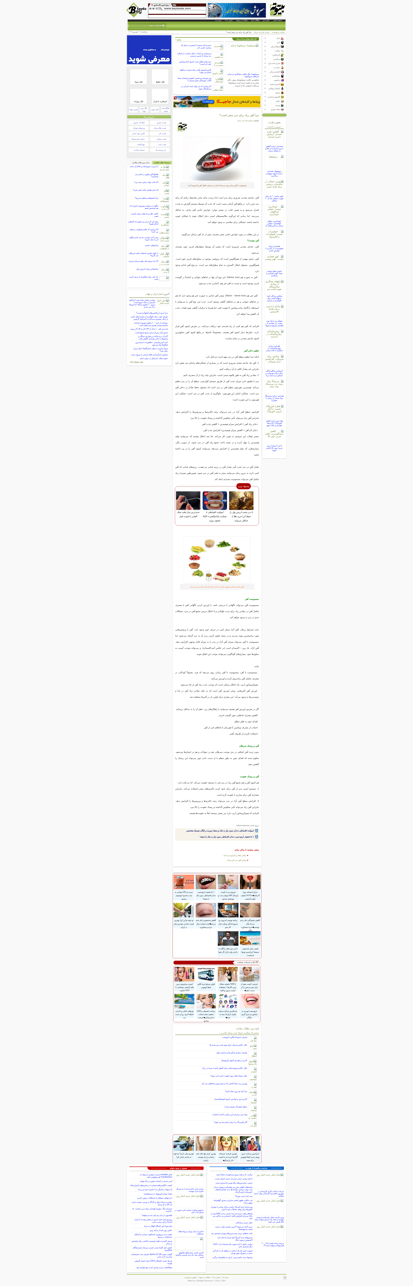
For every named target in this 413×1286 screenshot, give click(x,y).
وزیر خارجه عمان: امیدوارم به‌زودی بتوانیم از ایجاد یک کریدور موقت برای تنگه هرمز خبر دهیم (269, 1219)
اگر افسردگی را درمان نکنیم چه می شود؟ (230, 1122)
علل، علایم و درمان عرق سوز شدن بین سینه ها (228, 1045)
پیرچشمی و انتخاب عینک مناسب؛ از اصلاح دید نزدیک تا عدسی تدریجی (194, 54)
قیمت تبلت (162, 144)
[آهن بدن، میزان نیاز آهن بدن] (217, 159)
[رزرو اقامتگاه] (217, 101)
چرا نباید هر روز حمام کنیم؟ (236, 1091)
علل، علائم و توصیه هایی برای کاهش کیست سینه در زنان (224, 1068)
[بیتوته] (136, 16)
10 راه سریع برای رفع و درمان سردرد (143, 261)
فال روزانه (138, 101)
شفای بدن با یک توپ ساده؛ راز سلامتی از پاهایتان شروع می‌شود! (274, 323)
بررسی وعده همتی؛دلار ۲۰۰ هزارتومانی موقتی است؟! (273, 1244)
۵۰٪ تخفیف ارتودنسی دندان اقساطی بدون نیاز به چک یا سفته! (227, 837)
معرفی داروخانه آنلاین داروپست (234, 1037)
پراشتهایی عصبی (151, 245)
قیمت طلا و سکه (160, 128)
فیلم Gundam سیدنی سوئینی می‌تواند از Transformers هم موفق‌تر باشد (156, 1175)
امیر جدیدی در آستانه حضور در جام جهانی (156, 1181)
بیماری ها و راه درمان (261, 32)
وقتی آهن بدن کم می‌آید (236, 860)
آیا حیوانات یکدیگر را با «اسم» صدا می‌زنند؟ (155, 1189)
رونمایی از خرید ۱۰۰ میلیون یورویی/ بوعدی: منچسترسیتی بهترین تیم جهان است (151, 324)
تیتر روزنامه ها (161, 150)
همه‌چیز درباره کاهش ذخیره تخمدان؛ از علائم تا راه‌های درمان (274, 148)
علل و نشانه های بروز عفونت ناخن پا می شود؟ (228, 1076)
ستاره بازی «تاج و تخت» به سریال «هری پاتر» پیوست (190, 1190)
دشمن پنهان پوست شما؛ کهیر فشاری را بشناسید (274, 273)
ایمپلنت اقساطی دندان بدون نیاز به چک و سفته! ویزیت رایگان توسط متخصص (220, 830)
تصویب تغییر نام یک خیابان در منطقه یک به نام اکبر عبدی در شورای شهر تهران (232, 1252)
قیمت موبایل (161, 139)
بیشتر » (178, 40)
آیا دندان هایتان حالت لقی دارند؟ (145, 190)
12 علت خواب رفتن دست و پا (146, 182)
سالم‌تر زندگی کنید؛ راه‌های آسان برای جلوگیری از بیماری (274, 298)
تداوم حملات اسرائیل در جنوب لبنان (154, 358)
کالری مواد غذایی (138, 133)
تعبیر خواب (133, 109)
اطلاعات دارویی (139, 123)
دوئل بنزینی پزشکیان (244, 1222)
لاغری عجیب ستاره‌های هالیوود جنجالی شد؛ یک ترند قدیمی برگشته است (190, 1255)
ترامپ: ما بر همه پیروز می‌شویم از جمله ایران (234, 1174)
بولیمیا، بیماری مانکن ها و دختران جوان (231, 1053)
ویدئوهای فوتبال (139, 128)
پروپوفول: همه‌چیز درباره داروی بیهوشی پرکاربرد (274, 173)
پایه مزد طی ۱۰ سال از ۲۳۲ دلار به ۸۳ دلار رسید (149, 329)
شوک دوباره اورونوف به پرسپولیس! (158, 1194)
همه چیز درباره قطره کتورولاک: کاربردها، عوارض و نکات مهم (274, 423)
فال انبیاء (138, 82)
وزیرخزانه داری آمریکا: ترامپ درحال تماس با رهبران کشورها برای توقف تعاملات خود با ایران (231, 1208)
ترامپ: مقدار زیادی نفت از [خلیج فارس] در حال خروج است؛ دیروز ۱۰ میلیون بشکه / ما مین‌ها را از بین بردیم (142, 303)
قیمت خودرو (161, 123)
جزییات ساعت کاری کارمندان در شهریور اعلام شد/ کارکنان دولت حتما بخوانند (269, 1193)
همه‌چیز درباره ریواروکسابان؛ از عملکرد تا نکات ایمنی (274, 348)
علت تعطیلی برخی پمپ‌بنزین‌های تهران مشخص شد (231, 1233)
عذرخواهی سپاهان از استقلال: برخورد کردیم (154, 1198)
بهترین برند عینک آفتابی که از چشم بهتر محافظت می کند (224, 1083)
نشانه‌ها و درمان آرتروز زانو (147, 269)
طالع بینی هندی (165, 109)
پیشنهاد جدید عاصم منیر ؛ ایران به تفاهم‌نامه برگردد (232, 1257)
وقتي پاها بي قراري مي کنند (234, 855)
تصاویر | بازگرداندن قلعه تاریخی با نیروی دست (149, 355)
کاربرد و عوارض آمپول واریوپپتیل (234, 1060)
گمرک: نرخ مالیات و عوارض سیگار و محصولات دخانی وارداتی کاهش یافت (153, 337)
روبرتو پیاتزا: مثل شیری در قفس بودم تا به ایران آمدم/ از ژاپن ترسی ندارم (153, 1220)
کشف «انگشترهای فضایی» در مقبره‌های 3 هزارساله (151, 1185)
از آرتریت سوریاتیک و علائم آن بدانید (144, 166)
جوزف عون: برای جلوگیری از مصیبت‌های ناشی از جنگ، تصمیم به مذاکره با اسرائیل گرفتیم (149, 318)
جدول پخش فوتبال (138, 139)
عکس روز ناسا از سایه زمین (161, 1230)
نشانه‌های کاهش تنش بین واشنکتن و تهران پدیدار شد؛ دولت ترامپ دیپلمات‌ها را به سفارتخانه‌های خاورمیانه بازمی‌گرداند (233, 1189)
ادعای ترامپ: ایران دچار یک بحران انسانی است (233, 1179)
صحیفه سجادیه (139, 150)
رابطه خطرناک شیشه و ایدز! (236, 1107)
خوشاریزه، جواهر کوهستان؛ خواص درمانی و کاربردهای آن (274, 223)
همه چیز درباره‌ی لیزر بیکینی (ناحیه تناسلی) (230, 1114)
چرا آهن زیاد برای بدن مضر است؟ (239, 115)
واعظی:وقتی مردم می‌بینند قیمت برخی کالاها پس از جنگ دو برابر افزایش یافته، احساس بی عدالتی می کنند (231, 1215)
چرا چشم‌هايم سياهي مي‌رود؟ (146, 198)
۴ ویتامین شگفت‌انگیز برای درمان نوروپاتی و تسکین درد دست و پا (274, 373)
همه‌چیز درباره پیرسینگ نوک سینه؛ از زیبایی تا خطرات (274, 398)
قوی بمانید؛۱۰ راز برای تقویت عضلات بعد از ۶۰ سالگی (274, 198)
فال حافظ (160, 82)
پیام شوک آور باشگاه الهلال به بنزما (158, 1226)
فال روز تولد (144, 109)
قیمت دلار (162, 133)
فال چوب (154, 109)
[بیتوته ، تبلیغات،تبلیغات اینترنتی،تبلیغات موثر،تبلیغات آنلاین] (177, 10)
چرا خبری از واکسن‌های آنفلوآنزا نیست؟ (152, 313)
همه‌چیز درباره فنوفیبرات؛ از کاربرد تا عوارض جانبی (274, 248)
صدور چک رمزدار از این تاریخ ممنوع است (151, 332)
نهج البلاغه (141, 144)
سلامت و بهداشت (278, 32)
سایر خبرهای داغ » (136, 362)
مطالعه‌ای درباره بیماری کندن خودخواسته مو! (154, 1267)
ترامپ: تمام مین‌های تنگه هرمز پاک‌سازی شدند (234, 1183)
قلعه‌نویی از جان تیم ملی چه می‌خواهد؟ (157, 1215)
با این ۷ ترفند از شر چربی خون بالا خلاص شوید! (274, 448)
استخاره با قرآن (160, 101)
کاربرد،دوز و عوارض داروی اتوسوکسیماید (230, 1099)
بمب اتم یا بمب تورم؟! (243, 1196)
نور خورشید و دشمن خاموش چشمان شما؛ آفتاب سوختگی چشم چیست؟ (194, 79)
